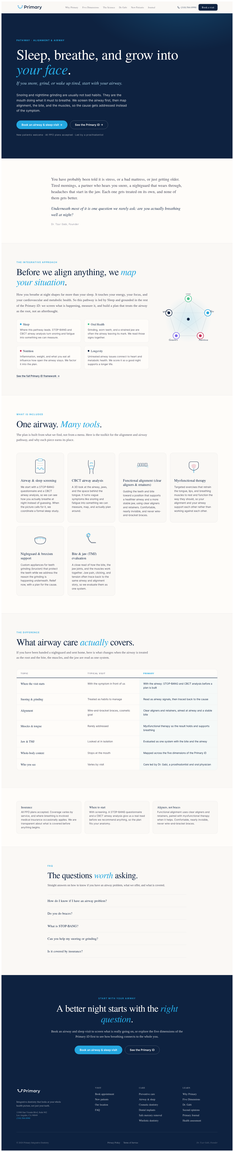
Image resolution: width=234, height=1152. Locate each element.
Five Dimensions (90, 7)
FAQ (97, 1110)
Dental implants (147, 1110)
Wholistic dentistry (148, 1120)
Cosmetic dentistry (148, 1104)
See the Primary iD (142, 1050)
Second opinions (191, 1110)
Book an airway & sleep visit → (42, 124)
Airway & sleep (147, 1099)
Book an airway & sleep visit (98, 1050)
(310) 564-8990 (188, 7)
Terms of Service (130, 1142)
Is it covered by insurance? (65, 951)
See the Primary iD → (89, 124)
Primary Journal (191, 1115)
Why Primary (71, 7)
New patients (101, 1099)
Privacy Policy (113, 1142)
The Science (109, 7)
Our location (101, 1104)
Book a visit (208, 7)
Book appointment (104, 1094)
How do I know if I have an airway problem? (77, 900)
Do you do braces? (60, 913)
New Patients (137, 7)
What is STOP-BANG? (63, 926)
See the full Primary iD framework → (38, 375)
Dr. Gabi (123, 7)
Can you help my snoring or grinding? (73, 938)
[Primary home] (29, 7)
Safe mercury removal (150, 1115)
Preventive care (147, 1094)
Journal (151, 7)
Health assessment (192, 1120)
